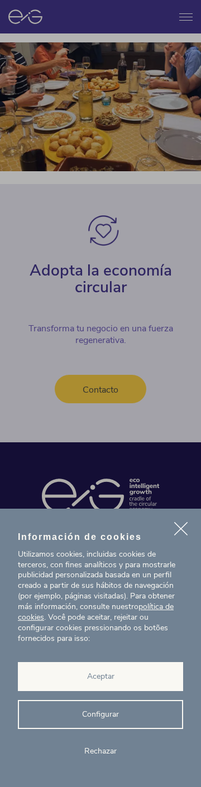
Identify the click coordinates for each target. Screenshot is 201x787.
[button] (181, 530)
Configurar (100, 714)
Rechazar (100, 751)
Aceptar (100, 676)
